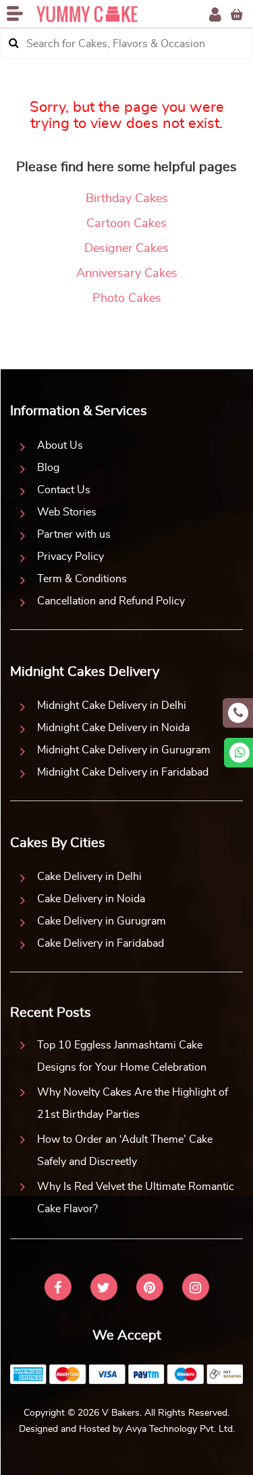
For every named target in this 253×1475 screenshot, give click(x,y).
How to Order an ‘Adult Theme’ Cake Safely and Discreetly (125, 1150)
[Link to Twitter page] (103, 1289)
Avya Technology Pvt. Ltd (179, 1429)
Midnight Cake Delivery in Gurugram (123, 750)
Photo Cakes (126, 298)
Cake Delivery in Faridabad (100, 943)
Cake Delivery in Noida (91, 898)
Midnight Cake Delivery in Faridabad (122, 772)
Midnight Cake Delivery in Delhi (111, 705)
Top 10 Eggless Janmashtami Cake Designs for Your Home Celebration (121, 1056)
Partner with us (74, 534)
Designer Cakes (126, 249)
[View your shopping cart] (237, 14)
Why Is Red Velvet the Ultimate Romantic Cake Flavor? (135, 1197)
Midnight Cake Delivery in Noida (113, 727)
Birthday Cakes (127, 199)
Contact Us (63, 489)
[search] (14, 43)
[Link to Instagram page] (195, 1289)
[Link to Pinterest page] (149, 1289)
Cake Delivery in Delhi (89, 876)
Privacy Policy (70, 556)
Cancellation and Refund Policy (111, 601)
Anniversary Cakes (126, 274)
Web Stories (66, 512)
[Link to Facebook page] (58, 1289)
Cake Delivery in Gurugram (101, 921)
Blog (48, 467)
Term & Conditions (82, 578)
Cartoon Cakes (126, 224)
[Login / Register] (215, 14)
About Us (60, 445)
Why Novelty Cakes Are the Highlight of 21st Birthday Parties (132, 1103)
